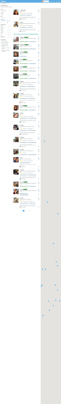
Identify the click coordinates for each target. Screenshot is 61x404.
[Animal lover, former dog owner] (26, 54)
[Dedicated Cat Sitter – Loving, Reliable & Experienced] (26, 174)
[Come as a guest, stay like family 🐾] (26, 76)
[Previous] (22, 211)
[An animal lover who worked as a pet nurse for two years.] (26, 108)
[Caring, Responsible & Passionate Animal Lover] (26, 152)
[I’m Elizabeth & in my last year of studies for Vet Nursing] (26, 39)
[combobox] (6, 11)
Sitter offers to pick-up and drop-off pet (6, 51)
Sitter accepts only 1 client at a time (6, 48)
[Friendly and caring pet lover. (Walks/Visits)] (26, 142)
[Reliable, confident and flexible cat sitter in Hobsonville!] (26, 86)
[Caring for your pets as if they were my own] (26, 61)
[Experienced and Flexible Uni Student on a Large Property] (26, 192)
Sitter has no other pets (5, 42)
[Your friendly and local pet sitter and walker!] (26, 98)
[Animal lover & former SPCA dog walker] (26, 202)
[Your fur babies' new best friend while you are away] (26, 129)
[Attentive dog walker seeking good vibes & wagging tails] (26, 184)
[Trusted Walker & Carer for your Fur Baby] (26, 46)
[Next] (31, 211)
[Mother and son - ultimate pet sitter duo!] (26, 162)
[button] (43, 316)
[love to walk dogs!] (26, 14)
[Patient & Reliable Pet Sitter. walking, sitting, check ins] (26, 69)
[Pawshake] (3, 1)
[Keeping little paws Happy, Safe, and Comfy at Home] (26, 26)
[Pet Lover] (26, 117)
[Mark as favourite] (39, 19)
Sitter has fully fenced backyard (5, 46)
